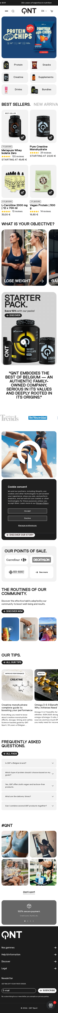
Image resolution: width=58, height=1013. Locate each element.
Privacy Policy (42, 503)
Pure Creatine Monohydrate (38, 148)
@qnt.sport (29, 892)
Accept (27, 511)
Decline (27, 518)
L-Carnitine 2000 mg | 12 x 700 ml (15, 207)
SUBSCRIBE (49, 990)
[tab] (16, 105)
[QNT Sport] (15, 935)
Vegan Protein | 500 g (42, 207)
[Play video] (10, 629)
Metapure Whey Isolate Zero (12, 152)
